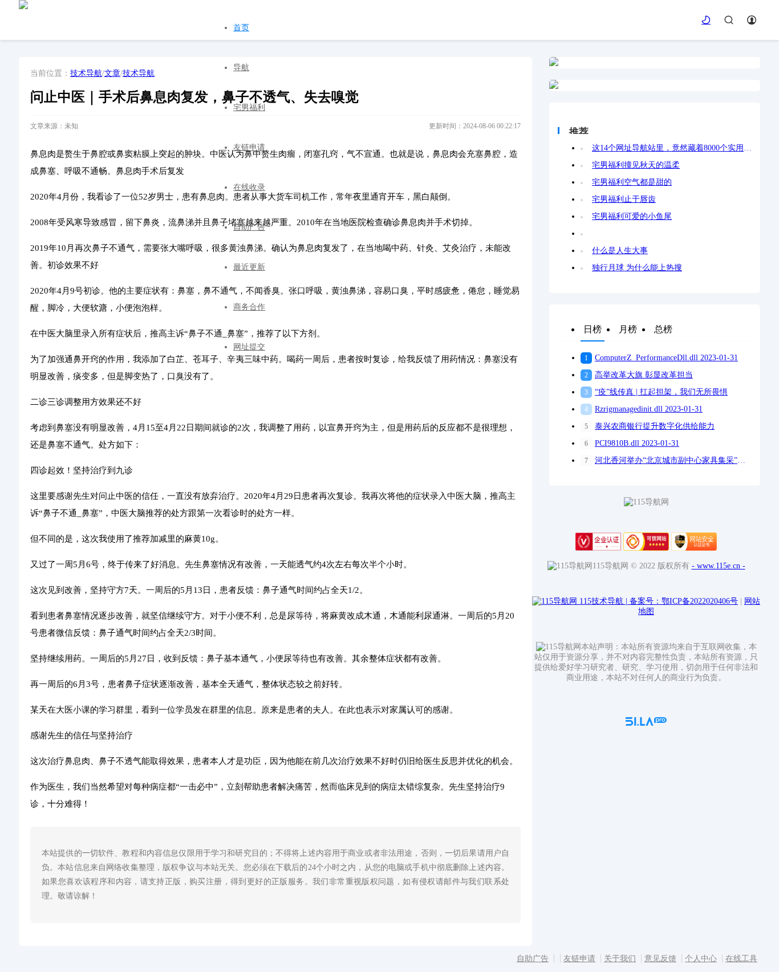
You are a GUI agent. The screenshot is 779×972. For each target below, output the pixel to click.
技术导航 (86, 73)
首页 (241, 27)
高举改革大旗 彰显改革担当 (639, 375)
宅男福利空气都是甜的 (632, 182)
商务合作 (249, 307)
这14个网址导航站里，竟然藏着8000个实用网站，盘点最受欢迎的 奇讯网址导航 (672, 148)
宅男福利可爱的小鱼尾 (632, 216)
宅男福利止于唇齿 (624, 199)
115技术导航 (603, 601)
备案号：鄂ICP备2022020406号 (684, 601)
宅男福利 (249, 107)
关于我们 (620, 958)
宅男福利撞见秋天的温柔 (636, 165)
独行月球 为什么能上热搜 (637, 267)
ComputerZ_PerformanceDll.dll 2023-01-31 (661, 357)
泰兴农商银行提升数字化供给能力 (650, 426)
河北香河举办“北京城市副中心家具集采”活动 (668, 460)
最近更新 (249, 267)
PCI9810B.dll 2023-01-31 (632, 443)
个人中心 (701, 958)
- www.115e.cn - (718, 566)
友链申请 (249, 147)
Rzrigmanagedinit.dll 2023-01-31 (644, 409)
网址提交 (249, 347)
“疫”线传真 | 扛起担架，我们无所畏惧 (656, 392)
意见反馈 (660, 958)
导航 (241, 67)
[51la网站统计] (646, 723)
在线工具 (741, 958)
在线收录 (249, 187)
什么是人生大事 (620, 250)
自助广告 (249, 227)
